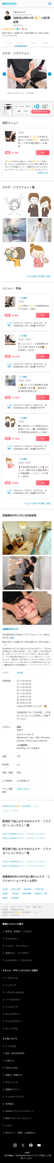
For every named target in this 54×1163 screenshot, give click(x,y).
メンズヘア (10, 984)
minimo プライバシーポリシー (19, 1110)
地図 (11, 637)
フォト (36, 912)
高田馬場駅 (26, 893)
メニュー (33, 42)
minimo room (11, 1067)
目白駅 (5, 909)
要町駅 (5, 897)
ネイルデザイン (12, 1013)
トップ (5, 906)
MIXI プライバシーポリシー (18, 1118)
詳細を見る (43, 172)
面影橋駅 (15, 897)
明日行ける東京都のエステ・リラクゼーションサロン (24, 865)
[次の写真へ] (49, 74)
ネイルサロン (11, 938)
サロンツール (11, 1082)
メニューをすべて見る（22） (38, 503)
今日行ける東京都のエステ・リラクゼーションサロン (24, 861)
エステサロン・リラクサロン (19, 960)
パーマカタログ (12, 999)
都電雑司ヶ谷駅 (41, 893)
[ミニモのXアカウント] (22, 1145)
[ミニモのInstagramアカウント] (15, 1145)
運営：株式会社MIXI (14, 1053)
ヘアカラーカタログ (14, 992)
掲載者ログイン (12, 1089)
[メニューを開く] (50, 3)
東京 (28, 906)
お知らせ (9, 1060)
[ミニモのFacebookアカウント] (31, 1145)
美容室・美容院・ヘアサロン (19, 931)
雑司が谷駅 (15, 889)
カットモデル (11, 1028)
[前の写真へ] (4, 74)
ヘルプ (8, 1125)
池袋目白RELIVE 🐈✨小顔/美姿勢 (16, 912)
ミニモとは (10, 1045)
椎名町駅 (27, 889)
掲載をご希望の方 (13, 1074)
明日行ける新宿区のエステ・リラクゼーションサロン (24, 838)
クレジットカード (25, 734)
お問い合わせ (23, 788)
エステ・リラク (17, 906)
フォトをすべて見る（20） (39, 276)
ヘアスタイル (11, 977)
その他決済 (22, 744)
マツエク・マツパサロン (16, 945)
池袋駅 (5, 893)
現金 (19, 726)
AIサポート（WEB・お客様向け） (21, 1132)
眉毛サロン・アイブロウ (16, 952)
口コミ (45, 42)
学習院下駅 (39, 889)
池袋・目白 (37, 906)
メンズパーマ (11, 1006)
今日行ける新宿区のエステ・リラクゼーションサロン (24, 833)
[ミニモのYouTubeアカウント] (39, 1145)
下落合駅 (15, 893)
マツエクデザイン (13, 1021)
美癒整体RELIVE (17, 909)
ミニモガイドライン (14, 1096)
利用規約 (9, 1103)
